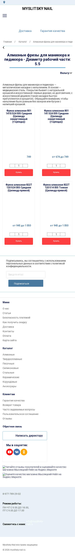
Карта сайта (10, 340)
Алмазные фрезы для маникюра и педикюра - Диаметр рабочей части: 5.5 (37, 59)
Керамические (11, 377)
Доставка (25, 31)
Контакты (8, 331)
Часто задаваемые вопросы (19, 409)
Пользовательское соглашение (20, 414)
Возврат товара (12, 405)
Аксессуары (9, 386)
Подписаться (21, 283)
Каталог (8, 348)
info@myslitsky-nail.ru (29, 523)
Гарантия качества (52, 31)
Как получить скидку (15, 322)
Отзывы (7, 418)
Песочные (8, 363)
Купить (19, 172)
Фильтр (64, 73)
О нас (6, 308)
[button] (5, 15)
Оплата (7, 335)
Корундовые (10, 381)
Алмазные (8, 354)
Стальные (8, 372)
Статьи (7, 313)
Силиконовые (10, 368)
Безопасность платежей (16, 317)
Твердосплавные (12, 359)
